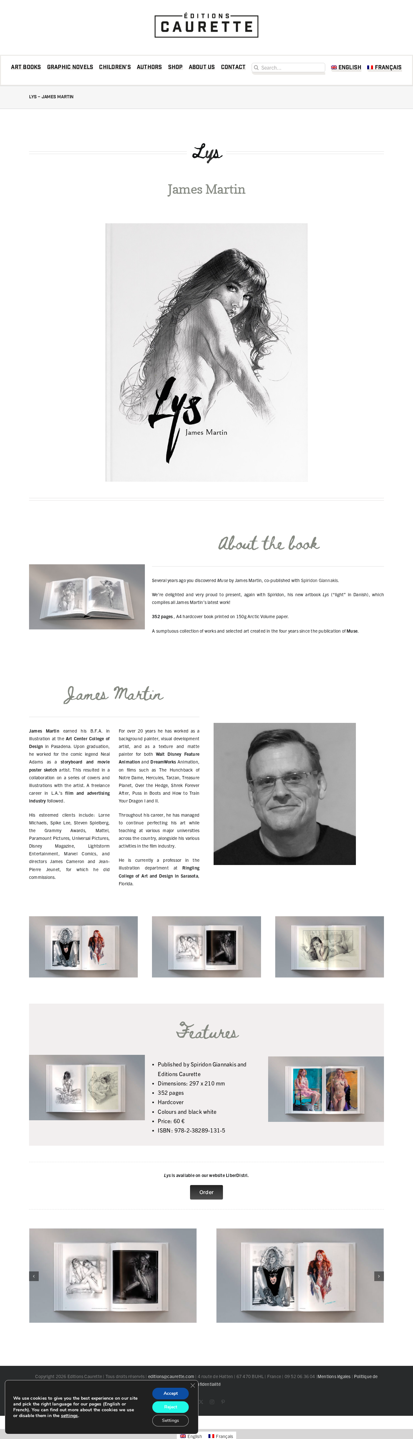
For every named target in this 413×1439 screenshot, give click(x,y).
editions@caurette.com (171, 1376)
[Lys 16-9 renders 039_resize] (112, 1231)
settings (69, 1416)
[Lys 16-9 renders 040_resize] (300, 1231)
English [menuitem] (194, 1436)
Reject (170, 1407)
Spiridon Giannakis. (320, 580)
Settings (170, 1420)
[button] (34, 1276)
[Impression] (206, 10)
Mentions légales (333, 1376)
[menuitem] (346, 68)
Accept (171, 1393)
